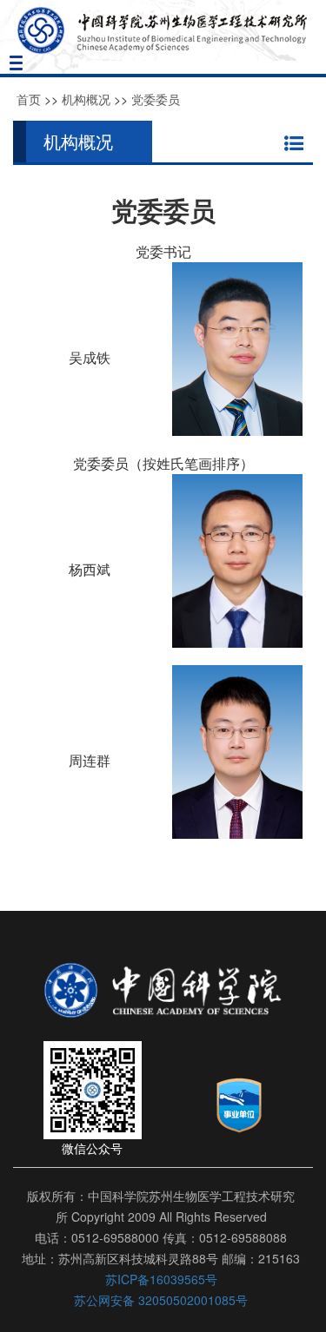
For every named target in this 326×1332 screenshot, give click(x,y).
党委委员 (155, 99)
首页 (29, 99)
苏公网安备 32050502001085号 (161, 1300)
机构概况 (86, 99)
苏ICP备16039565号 (161, 1279)
